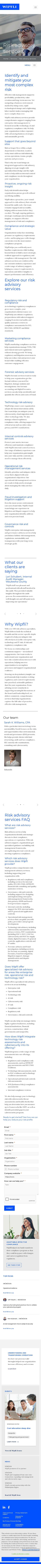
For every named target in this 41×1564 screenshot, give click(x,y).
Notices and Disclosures (6, 1525)
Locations (6, 1517)
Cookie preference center (20, 1554)
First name (8, 1135)
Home (5, 59)
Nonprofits (11, 1433)
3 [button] (24, 614)
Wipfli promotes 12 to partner (15, 1468)
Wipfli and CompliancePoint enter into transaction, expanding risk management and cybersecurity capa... (19, 1477)
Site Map (18, 1521)
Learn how (12, 1369)
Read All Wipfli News (12, 1495)
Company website (12, 1173)
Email (6, 1127)
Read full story (7, 1293)
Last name (8, 1143)
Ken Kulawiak (12, 1318)
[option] (20, 591)
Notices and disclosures (30, 1550)
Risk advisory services (27, 59)
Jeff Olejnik (12, 1300)
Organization (9, 1158)
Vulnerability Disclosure (19, 1525)
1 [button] (17, 614)
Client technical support (8, 1513)
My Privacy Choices (9, 1521)
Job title (7, 1150)
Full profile (8, 769)
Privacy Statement (21, 1513)
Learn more (11, 1442)
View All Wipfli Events (13, 1451)
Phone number (10, 1166)
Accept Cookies (20, 1559)
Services (14, 59)
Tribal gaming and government (18, 1437)
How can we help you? (14, 1181)
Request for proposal (19, 1516)
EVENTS (8, 1391)
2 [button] (20, 614)
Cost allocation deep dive (19, 1428)
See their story (14, 1265)
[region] (20, 1545)
